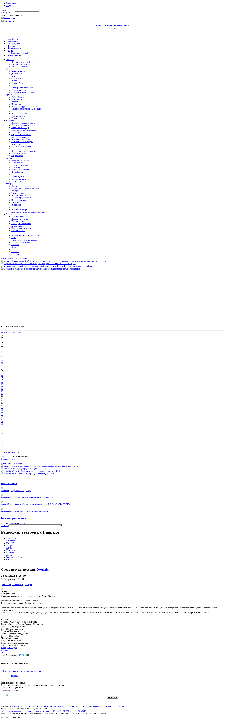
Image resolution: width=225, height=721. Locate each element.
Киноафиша (13, 41)
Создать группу (18, 118)
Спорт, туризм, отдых (21, 242)
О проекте (31, 706)
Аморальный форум (20, 127)
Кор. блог (74, 706)
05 (2, 372)
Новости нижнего (19, 195)
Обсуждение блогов (20, 125)
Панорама (15, 191)
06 (2, 375)
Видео (14, 81)
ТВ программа (14, 43)
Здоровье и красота (20, 137)
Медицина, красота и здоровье (25, 240)
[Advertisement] (16, 296)
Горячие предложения (21, 198)
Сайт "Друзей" (18, 97)
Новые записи (9, 483)
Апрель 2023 (15, 333)
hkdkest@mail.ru (18, 706)
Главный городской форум (23, 123)
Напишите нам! (8, 459)
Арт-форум (16, 144)
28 (2, 426)
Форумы (11, 46)
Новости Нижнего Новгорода (24, 62)
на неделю (5, 452)
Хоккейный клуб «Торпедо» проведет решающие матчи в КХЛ (32, 471)
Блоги (9, 69)
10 (2, 384)
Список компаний (19, 90)
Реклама (15, 254)
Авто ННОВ (17, 99)
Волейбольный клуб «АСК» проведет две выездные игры (29, 474)
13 (2, 391)
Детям (9, 555)
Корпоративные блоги (21, 223)
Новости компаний (20, 219)
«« (2, 333)
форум (96, 706)
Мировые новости (19, 67)
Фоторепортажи (15, 48)
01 (2, 363)
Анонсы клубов (18, 163)
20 (2, 407)
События (22, 523)
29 (2, 429)
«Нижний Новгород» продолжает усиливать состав (27, 468)
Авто (13, 237)
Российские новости (20, 64)
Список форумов (19, 153)
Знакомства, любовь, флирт (23, 130)
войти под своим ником (11, 671)
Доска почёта (17, 74)
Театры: (4, 525)
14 (2, 393)
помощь (14, 676)
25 (2, 419)
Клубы (9, 548)
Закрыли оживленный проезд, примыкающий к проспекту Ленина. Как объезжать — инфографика (48, 266)
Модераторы (17, 156)
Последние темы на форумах (24, 151)
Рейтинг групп (18, 116)
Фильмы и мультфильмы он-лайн (26, 109)
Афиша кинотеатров (20, 160)
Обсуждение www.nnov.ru (23, 146)
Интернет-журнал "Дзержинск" (25, 106)
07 (2, 377)
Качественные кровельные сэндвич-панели (28, 511)
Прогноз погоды (18, 200)
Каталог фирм (17, 221)
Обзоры (14, 247)
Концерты (15, 167)
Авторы (14, 76)
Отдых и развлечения (21, 134)
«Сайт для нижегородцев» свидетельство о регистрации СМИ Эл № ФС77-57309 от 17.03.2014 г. (44, 711)
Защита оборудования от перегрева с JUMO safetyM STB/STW (42, 504)
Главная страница (9, 523)
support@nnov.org (107, 706)
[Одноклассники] (25, 655)
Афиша (9, 158)
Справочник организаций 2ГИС (25, 188)
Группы (9, 95)
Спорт (9, 559)
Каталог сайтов (14, 55)
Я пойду (5, 647)
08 (2, 379)
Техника (15, 244)
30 (2, 431)
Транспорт (16, 202)
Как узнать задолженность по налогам (28, 212)
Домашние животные (21, 139)
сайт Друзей (13, 39)
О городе (10, 184)
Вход (8, 5)
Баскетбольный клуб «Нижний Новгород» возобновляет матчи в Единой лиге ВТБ (41, 466)
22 (2, 412)
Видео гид (16, 205)
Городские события (14, 557)
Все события (17, 172)
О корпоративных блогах (22, 92)
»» (6, 333)
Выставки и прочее (20, 170)
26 (2, 422)
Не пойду (5, 650)
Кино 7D (10, 543)
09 (2, 382)
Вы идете (13, 647)
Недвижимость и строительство (25, 235)
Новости (10, 60)
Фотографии (17, 78)
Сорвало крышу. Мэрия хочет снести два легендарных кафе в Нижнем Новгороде (40, 263)
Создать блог (17, 83)
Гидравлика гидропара (21, 490)
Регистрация (11, 3)
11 (2, 386)
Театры (9, 545)
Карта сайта (42, 706)
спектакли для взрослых (12, 585)
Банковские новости (20, 216)
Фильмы (14, 53)
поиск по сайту (8, 10)
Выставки (10, 552)
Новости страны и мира (11, 463)
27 (2, 424)
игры (21, 53)
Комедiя (43, 569)
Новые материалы (19, 113)
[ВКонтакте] (20, 655)
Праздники (16, 104)
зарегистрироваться (32, 671)
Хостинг (15, 252)
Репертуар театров (19, 165)
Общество (15, 132)
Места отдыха (17, 177)
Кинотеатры (11, 541)
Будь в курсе (112, 28)
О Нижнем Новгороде (59, 706)
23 (2, 415)
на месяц (16, 452)
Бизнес (9, 214)
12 (2, 389)
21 (2, 410)
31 (2, 361)
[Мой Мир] (28, 655)
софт (27, 53)
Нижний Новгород (19, 209)
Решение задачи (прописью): (13, 683)
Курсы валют (17, 226)
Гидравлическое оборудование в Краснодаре (33, 497)
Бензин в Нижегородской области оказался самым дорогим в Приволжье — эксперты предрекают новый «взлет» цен (56, 261)
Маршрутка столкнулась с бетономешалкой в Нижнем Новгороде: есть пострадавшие (42, 269)
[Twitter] (23, 655)
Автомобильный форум (22, 141)
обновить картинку (10, 690)
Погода (4, 13)
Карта (10, 50)
